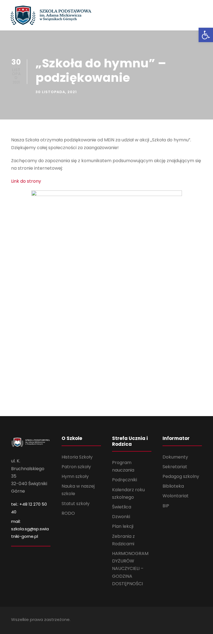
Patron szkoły (76, 467)
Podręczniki (124, 480)
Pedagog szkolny (181, 476)
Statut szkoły (76, 503)
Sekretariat (175, 467)
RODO (68, 513)
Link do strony (26, 181)
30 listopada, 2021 (56, 92)
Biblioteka (173, 486)
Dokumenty (175, 457)
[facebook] (200, 620)
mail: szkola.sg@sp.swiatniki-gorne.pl (30, 528)
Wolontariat (176, 496)
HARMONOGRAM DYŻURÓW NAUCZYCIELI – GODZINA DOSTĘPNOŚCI (130, 568)
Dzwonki (121, 516)
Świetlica (121, 507)
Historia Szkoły (77, 457)
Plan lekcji (122, 526)
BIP (166, 506)
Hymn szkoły (75, 476)
